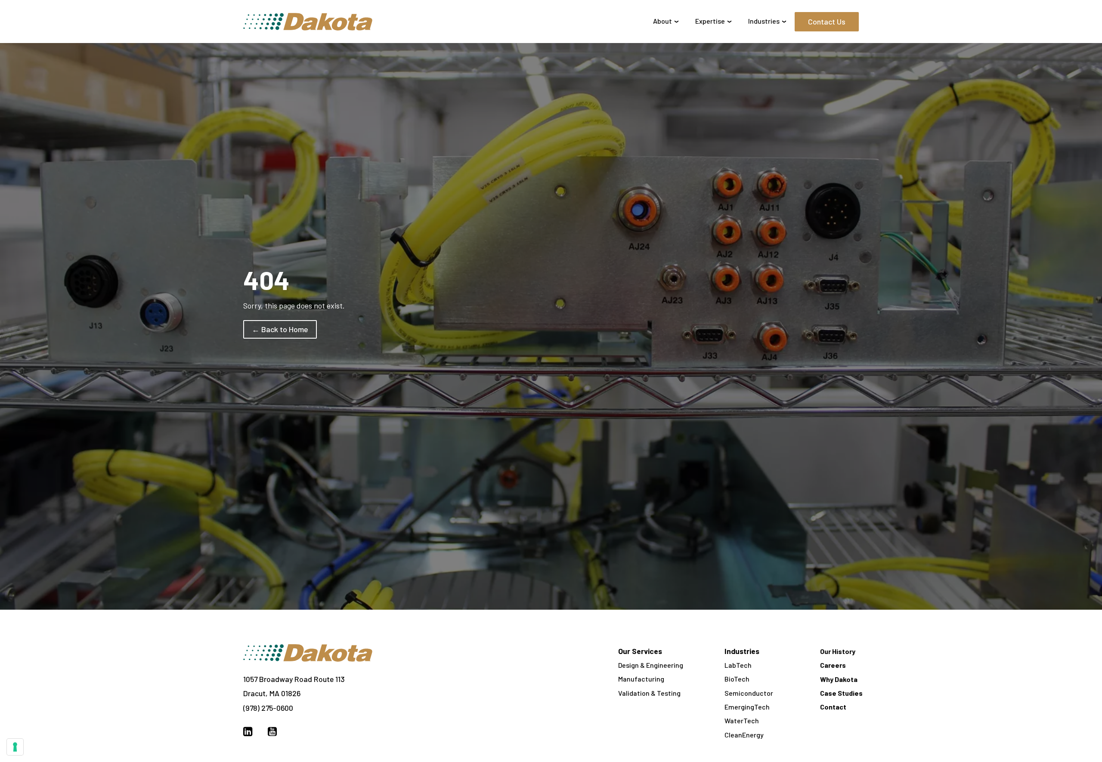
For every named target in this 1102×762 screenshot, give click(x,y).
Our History (837, 651)
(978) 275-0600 (268, 708)
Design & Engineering (650, 665)
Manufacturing (641, 679)
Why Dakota (838, 679)
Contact (833, 707)
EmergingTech (747, 707)
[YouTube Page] (272, 731)
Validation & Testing (649, 693)
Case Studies (841, 693)
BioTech (736, 679)
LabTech (738, 665)
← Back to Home (280, 329)
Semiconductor (748, 693)
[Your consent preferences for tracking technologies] (15, 747)
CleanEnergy (744, 735)
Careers (833, 665)
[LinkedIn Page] (247, 731)
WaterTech (741, 720)
